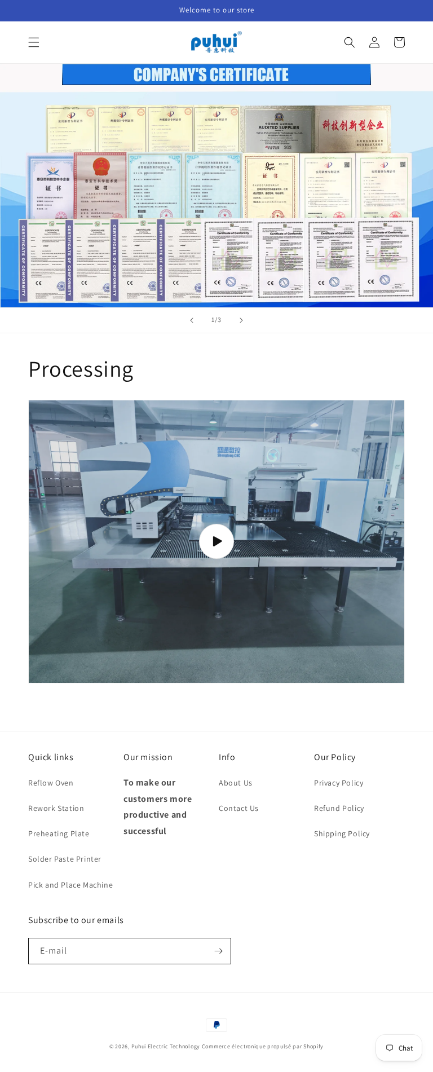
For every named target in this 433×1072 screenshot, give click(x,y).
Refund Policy (339, 808)
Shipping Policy (342, 833)
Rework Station (56, 808)
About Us (236, 783)
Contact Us (239, 808)
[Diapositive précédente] (191, 320)
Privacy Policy (338, 783)
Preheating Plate (59, 833)
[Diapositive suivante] (241, 320)
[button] (33, 42)
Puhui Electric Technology (166, 1046)
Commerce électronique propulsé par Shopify (263, 1046)
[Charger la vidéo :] (216, 541)
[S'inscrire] (218, 951)
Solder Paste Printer (64, 859)
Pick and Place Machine (70, 885)
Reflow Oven (51, 783)
